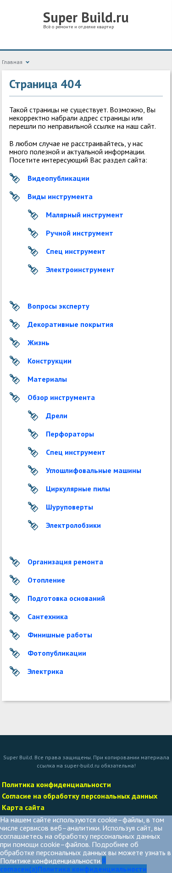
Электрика (45, 671)
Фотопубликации (57, 652)
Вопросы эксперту (58, 305)
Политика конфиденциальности (56, 784)
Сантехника (48, 616)
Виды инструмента (60, 196)
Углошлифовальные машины (93, 470)
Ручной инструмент (79, 232)
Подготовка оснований (66, 598)
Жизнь (39, 342)
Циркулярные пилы (78, 488)
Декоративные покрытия (70, 324)
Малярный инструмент (84, 214)
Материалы (47, 379)
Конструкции (50, 360)
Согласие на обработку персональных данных (79, 795)
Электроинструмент (80, 269)
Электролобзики (73, 525)
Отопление (46, 579)
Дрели (56, 415)
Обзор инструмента (61, 397)
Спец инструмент (75, 251)
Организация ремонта (65, 561)
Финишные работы (60, 634)
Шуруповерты (69, 506)
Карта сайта (23, 807)
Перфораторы (70, 433)
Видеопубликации (58, 178)
